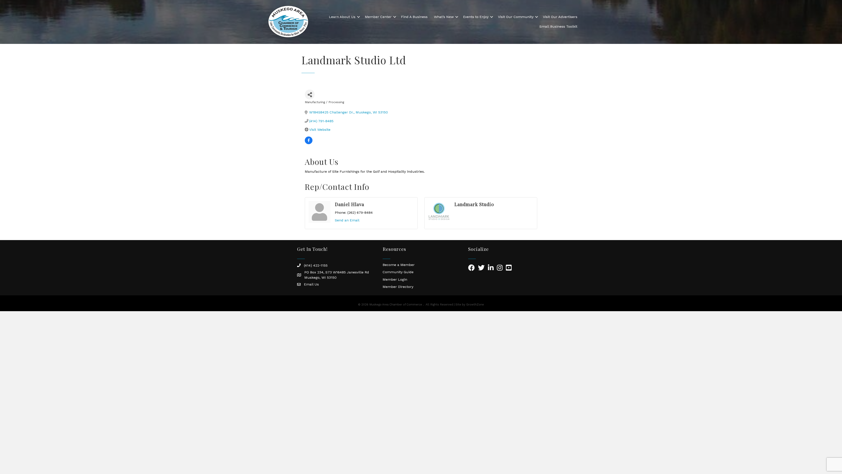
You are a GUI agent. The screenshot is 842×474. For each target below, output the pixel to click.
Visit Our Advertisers (560, 17)
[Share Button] (310, 94)
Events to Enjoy (476, 17)
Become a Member (399, 265)
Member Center (378, 17)
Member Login (395, 279)
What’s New (444, 17)
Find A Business (414, 17)
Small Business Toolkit (558, 26)
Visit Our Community (515, 17)
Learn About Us (342, 17)
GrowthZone (475, 304)
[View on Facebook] (308, 143)
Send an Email (347, 220)
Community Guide (398, 272)
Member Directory (398, 287)
